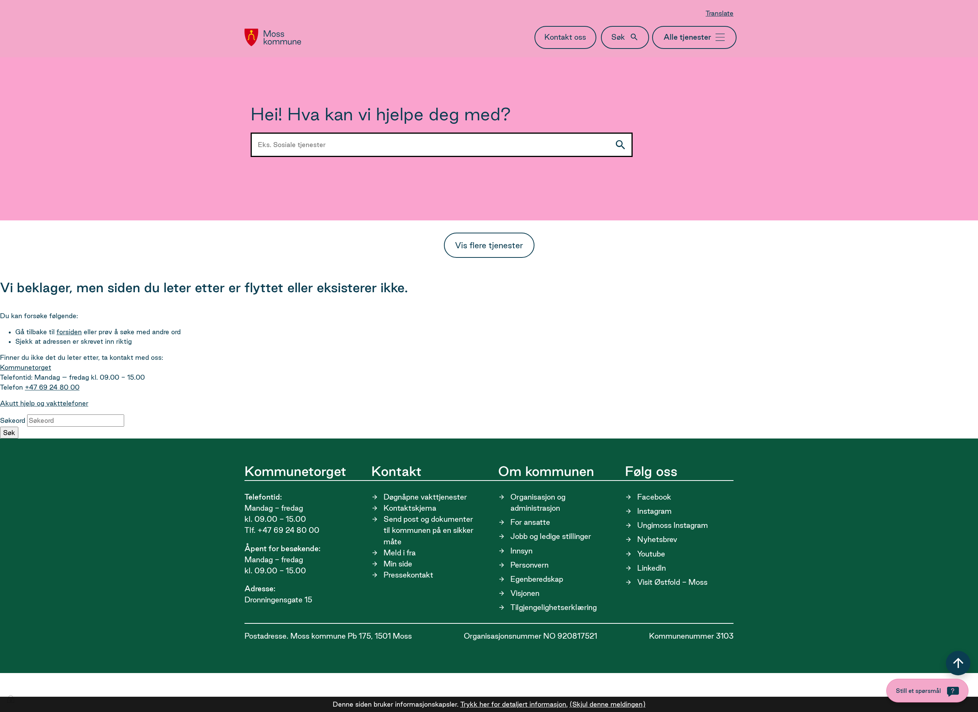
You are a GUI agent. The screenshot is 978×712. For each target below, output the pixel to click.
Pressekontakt (408, 575)
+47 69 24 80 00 (52, 387)
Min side (398, 564)
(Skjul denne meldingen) (608, 704)
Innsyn (521, 551)
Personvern (529, 565)
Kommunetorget (25, 367)
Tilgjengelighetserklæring (553, 607)
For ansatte (530, 522)
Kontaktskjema (410, 508)
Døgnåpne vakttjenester (425, 497)
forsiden (69, 331)
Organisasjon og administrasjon (537, 502)
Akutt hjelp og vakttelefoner (44, 403)
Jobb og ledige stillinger (550, 536)
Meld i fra (400, 553)
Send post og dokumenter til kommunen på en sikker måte (428, 530)
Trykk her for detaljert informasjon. (514, 704)
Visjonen (524, 593)
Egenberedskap (536, 579)
